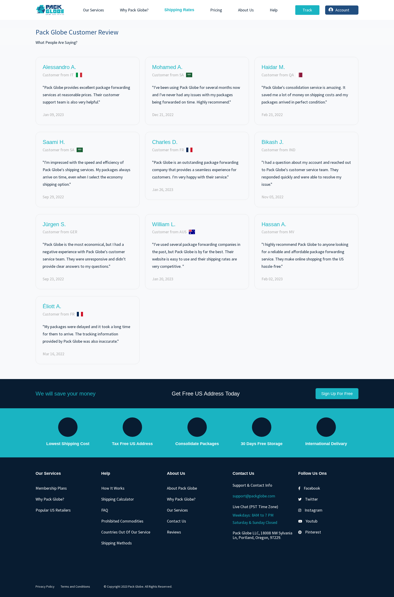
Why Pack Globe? (134, 10)
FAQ (104, 510)
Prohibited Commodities (122, 521)
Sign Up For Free (337, 393)
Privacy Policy (45, 586)
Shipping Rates (179, 10)
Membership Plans (51, 488)
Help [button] (273, 10)
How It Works (112, 488)
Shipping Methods (116, 543)
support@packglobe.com (254, 496)
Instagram (313, 510)
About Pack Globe (182, 488)
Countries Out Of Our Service (125, 532)
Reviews (174, 532)
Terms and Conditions (75, 586)
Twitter (311, 499)
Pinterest (313, 532)
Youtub (311, 521)
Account (342, 10)
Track (307, 10)
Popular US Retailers (53, 510)
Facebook (312, 488)
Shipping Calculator (117, 499)
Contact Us (176, 521)
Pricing (216, 10)
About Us (246, 10)
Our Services (93, 10)
